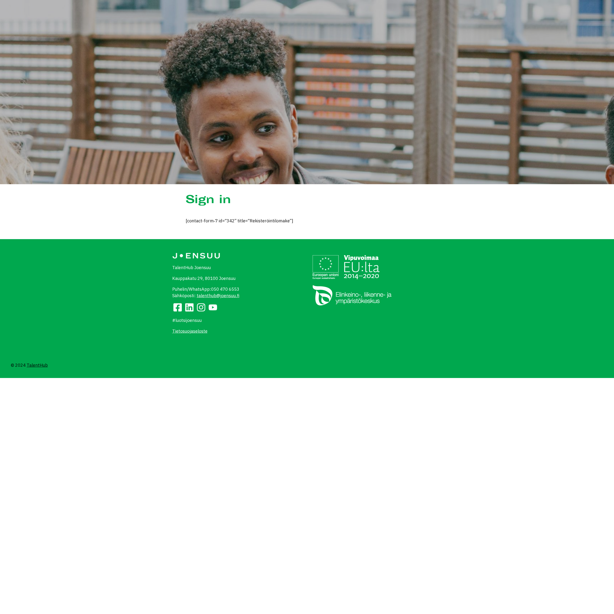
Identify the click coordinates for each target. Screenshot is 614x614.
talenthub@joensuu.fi (218, 295)
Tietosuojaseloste (189, 331)
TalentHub (37, 365)
